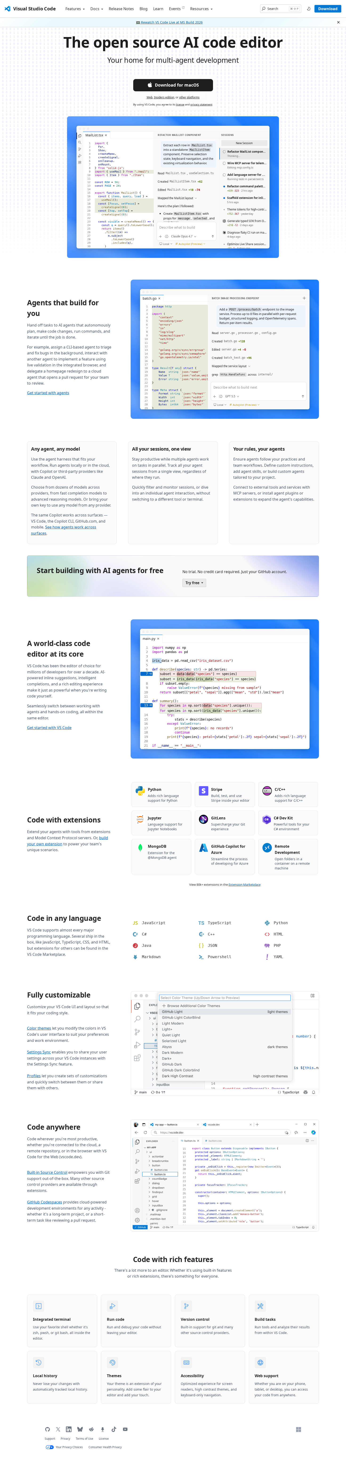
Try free (192, 582)
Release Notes (121, 8)
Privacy (65, 1439)
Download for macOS (177, 85)
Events (175, 8)
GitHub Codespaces (44, 1202)
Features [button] (73, 8)
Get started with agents (48, 392)
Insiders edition (164, 97)
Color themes (39, 1028)
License (104, 1439)
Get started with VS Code (49, 727)
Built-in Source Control (47, 1172)
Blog (144, 8)
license (180, 104)
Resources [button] (200, 8)
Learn (158, 8)
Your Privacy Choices (69, 1447)
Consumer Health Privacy (105, 1447)
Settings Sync (39, 1052)
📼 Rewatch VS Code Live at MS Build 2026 (169, 22)
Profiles (34, 1075)
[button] (280, 8)
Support (50, 1439)
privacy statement (201, 104)
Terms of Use (84, 1439)
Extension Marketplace (245, 884)
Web (150, 97)
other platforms (189, 97)
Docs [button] (95, 8)
